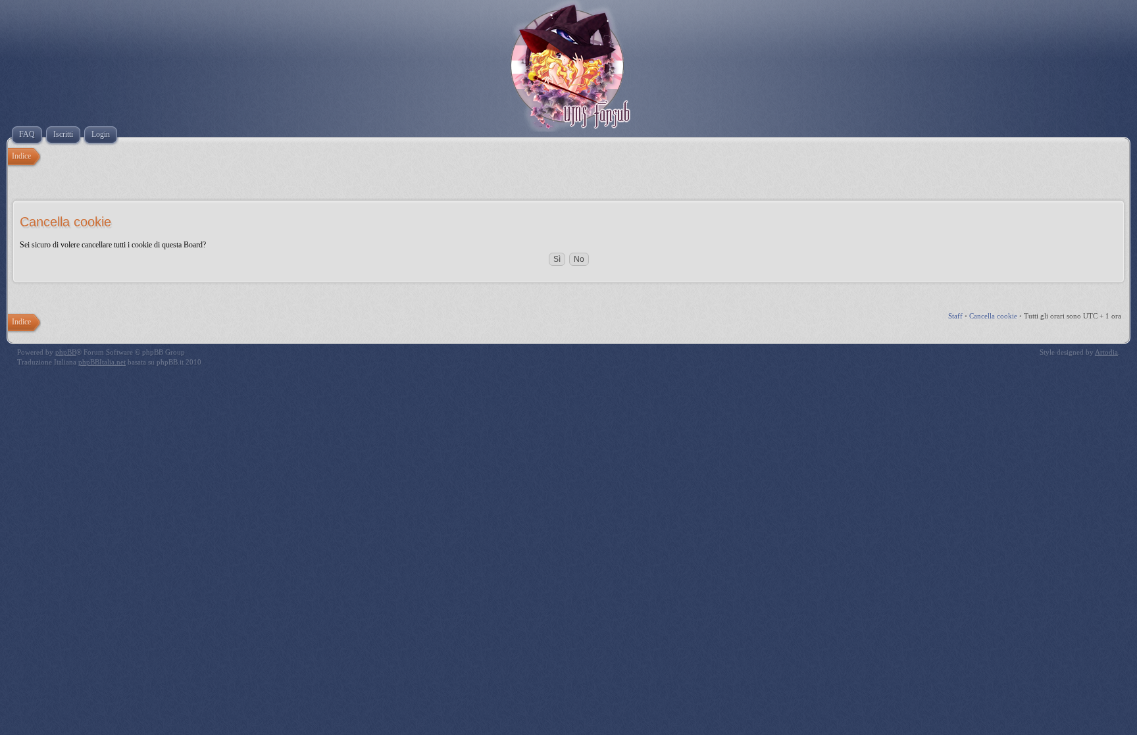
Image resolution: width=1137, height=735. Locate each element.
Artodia (1106, 352)
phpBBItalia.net (102, 362)
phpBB (65, 352)
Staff (955, 316)
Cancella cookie (993, 316)
